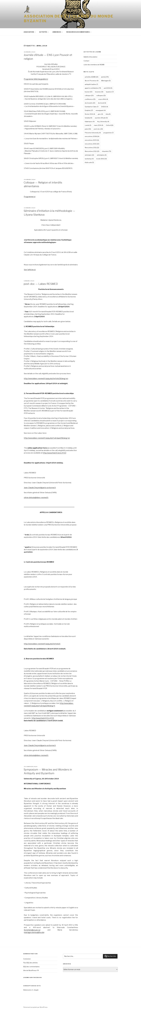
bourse (88, 92)
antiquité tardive (91, 84)
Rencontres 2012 (92, 151)
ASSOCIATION (29, 32)
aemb (105, 77)
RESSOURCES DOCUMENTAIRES (78, 32)
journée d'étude (101, 118)
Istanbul (88, 118)
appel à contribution (93, 88)
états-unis (89, 162)
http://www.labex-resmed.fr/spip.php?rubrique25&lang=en (47, 438)
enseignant (101, 110)
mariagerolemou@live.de (34, 932)
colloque (89, 95)
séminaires (102, 155)
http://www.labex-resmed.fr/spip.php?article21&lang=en (46, 379)
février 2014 (90, 114)
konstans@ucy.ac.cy (32, 930)
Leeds (88, 125)
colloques (101, 95)
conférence (90, 99)
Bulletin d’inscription (90, 57)
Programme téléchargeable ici (36, 79)
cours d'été (103, 99)
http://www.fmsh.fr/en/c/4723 (54, 453)
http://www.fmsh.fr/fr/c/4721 (43, 718)
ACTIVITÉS (43, 32)
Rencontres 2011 (92, 147)
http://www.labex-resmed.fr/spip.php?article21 (42, 644)
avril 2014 (108, 88)
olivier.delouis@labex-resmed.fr (36, 498)
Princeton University (93, 133)
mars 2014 (98, 125)
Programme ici (29, 197)
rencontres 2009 (92, 140)
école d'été (101, 159)
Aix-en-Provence (91, 81)
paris (88, 129)
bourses (99, 92)
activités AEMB (91, 77)
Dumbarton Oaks (91, 107)
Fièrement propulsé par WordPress (35, 1007)
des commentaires (31, 966)
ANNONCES (56, 32)
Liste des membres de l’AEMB (94, 64)
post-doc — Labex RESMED (41, 283)
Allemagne (106, 81)
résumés (106, 151)
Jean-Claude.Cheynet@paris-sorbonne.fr (40, 488)
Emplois (89, 110)
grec (100, 114)
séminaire (89, 155)
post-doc (98, 129)
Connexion (27, 959)
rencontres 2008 (92, 136)
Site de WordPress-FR (31, 970)
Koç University (103, 121)
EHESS (104, 107)
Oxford (109, 125)
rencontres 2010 (92, 144)
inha (108, 114)
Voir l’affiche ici (30, 270)
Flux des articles (30, 963)
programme (108, 133)
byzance (110, 92)
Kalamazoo (90, 121)
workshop (89, 159)
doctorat (102, 103)
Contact (86, 61)
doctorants (90, 103)
